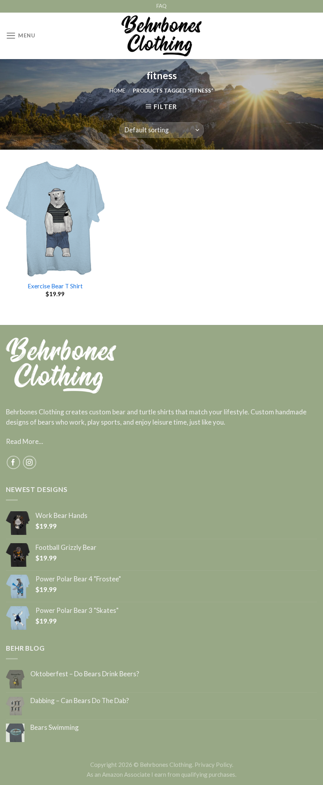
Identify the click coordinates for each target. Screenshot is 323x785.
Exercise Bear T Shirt (55, 286)
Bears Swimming (54, 727)
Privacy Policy (213, 764)
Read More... (24, 441)
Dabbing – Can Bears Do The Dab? (79, 701)
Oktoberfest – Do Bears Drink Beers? (84, 674)
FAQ (161, 6)
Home (117, 90)
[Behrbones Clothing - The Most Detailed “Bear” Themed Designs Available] (161, 36)
